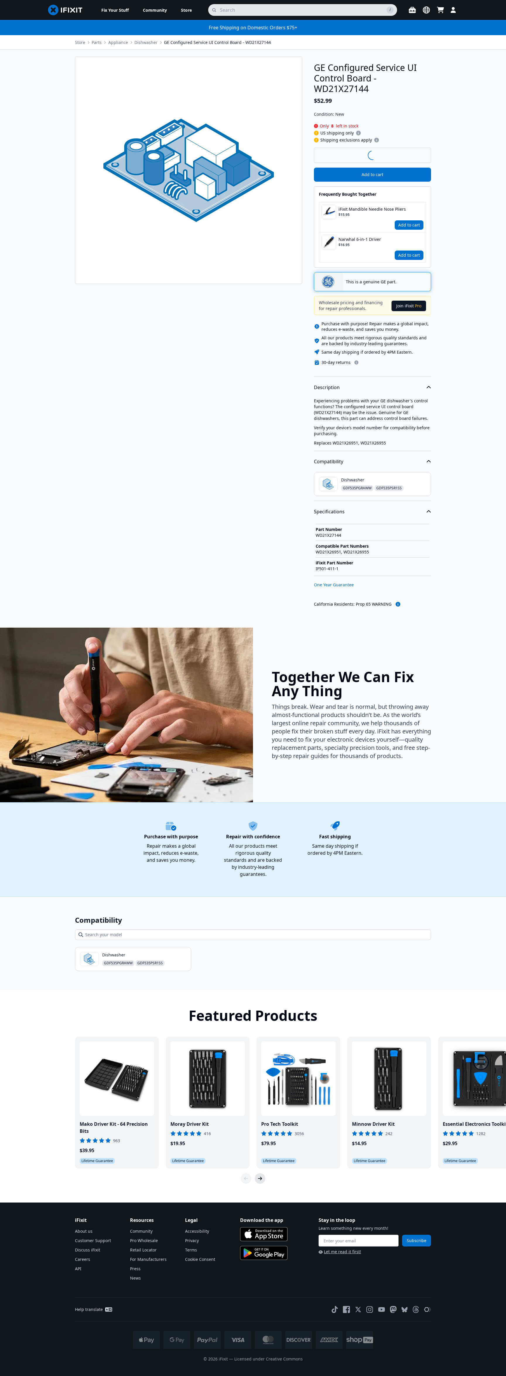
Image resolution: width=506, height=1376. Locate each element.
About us (84, 1231)
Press (135, 1268)
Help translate (89, 1309)
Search (416, 155)
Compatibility (328, 461)
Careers (82, 1259)
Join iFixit (408, 306)
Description (327, 387)
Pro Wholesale (144, 1240)
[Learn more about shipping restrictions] (358, 133)
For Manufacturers (148, 1259)
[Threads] (415, 1309)
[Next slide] (260, 1178)
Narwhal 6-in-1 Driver (360, 239)
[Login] (453, 10)
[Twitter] (358, 1309)
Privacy (192, 1240)
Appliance (118, 42)
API (78, 1268)
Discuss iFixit (87, 1250)
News (135, 1278)
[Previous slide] (246, 1178)
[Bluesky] (404, 1310)
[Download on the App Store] (264, 1234)
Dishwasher (146, 42)
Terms (191, 1250)
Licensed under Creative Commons (268, 1359)
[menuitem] (115, 10)
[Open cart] (440, 10)
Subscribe (416, 1240)
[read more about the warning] (398, 604)
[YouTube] (381, 1309)
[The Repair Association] (427, 1309)
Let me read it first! (342, 1251)
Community (141, 1231)
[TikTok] (334, 1309)
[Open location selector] (426, 10)
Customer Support (93, 1240)
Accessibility (197, 1231)
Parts (97, 42)
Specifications (329, 511)
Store (80, 42)
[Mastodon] (393, 1309)
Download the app (261, 1220)
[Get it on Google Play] (264, 1253)
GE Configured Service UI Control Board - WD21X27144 (217, 42)
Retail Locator (143, 1250)
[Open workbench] (412, 10)
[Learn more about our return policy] (356, 362)
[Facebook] (346, 1309)
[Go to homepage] (67, 10)
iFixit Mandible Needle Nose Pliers (372, 209)
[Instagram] (369, 1309)
